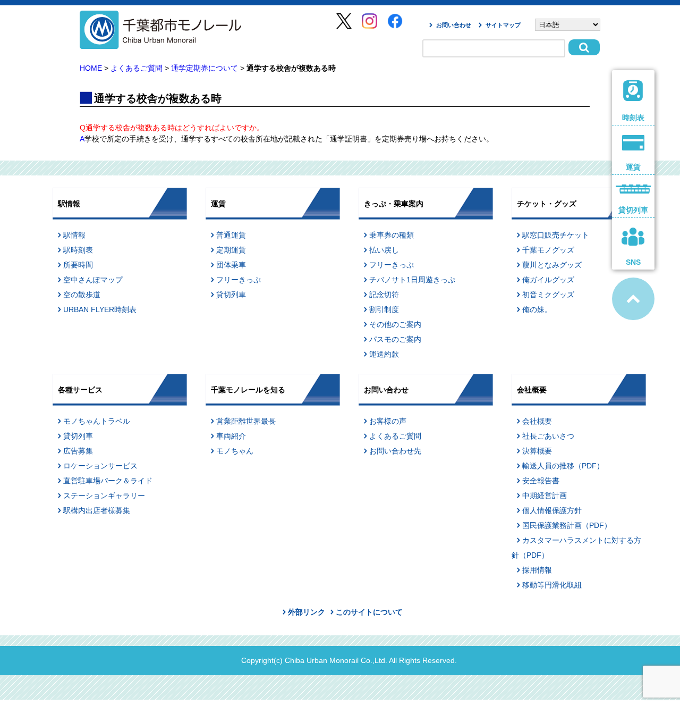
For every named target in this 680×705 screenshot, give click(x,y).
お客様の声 (387, 421)
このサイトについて (369, 612)
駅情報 (74, 235)
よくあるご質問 (136, 68)
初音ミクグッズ (548, 294)
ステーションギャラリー (104, 495)
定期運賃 (231, 250)
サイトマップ (503, 25)
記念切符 (384, 294)
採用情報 (537, 570)
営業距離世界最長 (246, 421)
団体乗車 (231, 265)
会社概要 (537, 421)
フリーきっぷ (238, 279)
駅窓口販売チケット (555, 235)
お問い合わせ (453, 25)
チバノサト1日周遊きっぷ (412, 279)
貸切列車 (231, 294)
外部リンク (306, 612)
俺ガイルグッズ (548, 279)
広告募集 (78, 451)
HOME (91, 68)
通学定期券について (204, 68)
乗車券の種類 (391, 235)
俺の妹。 (537, 309)
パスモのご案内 (395, 339)
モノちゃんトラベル (96, 421)
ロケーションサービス (100, 465)
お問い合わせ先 (395, 451)
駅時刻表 (78, 250)
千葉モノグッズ (548, 250)
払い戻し (384, 250)
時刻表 (633, 117)
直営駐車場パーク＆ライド (107, 480)
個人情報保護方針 (552, 510)
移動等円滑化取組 (552, 585)
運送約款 (384, 354)
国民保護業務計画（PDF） (566, 525)
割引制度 (384, 309)
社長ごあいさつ (548, 436)
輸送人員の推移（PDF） (563, 465)
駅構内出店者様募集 (96, 510)
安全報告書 (540, 480)
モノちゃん (234, 451)
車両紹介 (231, 436)
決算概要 (537, 451)
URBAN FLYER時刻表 (100, 309)
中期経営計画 (544, 495)
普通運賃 (231, 235)
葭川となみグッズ (552, 265)
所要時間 (78, 265)
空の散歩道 (81, 294)
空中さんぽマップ (93, 279)
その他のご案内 (395, 324)
